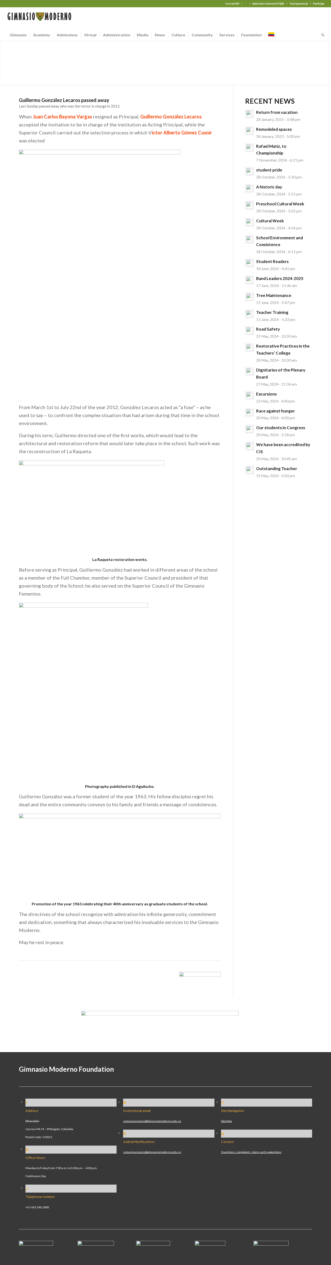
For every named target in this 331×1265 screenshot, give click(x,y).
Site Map (226, 1121)
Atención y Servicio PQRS (268, 3)
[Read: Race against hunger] (249, 412)
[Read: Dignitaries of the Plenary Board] (249, 371)
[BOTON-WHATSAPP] (271, 1244)
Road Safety (268, 329)
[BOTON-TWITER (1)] (210, 1244)
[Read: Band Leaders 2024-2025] (249, 280)
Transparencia (298, 3)
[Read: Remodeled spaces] (249, 130)
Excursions (266, 393)
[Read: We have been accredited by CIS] (249, 446)
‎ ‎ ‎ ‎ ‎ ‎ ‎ (245, 3)
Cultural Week (270, 220)
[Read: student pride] (249, 171)
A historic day (269, 186)
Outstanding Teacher (276, 468)
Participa (318, 3)
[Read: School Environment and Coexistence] (249, 239)
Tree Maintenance (273, 295)
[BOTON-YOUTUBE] (153, 1244)
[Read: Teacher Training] (249, 314)
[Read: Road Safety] (249, 330)
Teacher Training (272, 312)
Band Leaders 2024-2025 (279, 278)
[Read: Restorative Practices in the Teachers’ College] (249, 347)
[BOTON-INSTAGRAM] (96, 1244)
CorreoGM (232, 3)
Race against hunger (275, 410)
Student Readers (272, 261)
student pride (269, 169)
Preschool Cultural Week (280, 203)
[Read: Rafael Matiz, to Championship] (249, 147)
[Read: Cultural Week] (249, 222)
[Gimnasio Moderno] (39, 18)
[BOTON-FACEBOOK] (36, 1244)
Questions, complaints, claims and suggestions (251, 1152)
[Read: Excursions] (249, 395)
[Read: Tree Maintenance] (249, 297)
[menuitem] (232, 3)
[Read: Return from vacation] (249, 113)
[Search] (321, 35)
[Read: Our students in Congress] (249, 429)
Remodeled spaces (274, 129)
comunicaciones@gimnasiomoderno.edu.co (152, 1121)
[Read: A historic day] (249, 188)
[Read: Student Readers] (249, 263)
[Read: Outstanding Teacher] (249, 470)
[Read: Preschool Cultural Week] (249, 205)
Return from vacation (277, 112)
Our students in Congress (280, 427)
